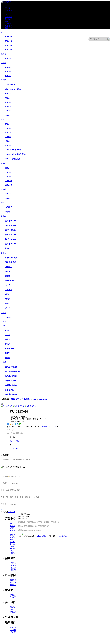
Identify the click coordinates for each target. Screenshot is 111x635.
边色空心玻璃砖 (11, 376)
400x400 (8, 67)
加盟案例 (13, 570)
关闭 (55, 427)
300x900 (8, 137)
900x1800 (8, 49)
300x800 (8, 132)
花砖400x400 (10, 85)
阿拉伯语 (8, 10)
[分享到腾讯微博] (15, 424)
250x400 (8, 124)
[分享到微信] (20, 424)
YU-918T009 (14, 441)
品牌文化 (13, 609)
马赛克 (3, 313)
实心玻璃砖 (9, 390)
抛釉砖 (3, 63)
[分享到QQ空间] (10, 424)
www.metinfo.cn (61, 536)
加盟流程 (13, 568)
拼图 (2, 202)
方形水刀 (8, 207)
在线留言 (13, 632)
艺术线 (3, 216)
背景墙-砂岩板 (10, 262)
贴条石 (7, 294)
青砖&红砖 (9, 280)
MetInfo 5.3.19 (41, 536)
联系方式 (13, 627)
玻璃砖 (3, 362)
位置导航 (13, 630)
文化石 (3, 253)
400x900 (8, 145)
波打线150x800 (10, 235)
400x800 (8, 111)
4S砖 (7, 330)
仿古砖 (3, 80)
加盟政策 (13, 565)
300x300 (8, 98)
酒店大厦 (13, 582)
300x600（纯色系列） (13, 159)
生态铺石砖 (9, 348)
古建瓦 (7, 271)
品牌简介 (13, 607)
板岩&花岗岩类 (11, 258)
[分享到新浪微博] (13, 424)
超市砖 (7, 335)
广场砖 (3, 325)
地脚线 (7, 248)
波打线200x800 (10, 239)
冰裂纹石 (8, 267)
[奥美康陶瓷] (6, 2)
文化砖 (7, 299)
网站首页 (15, 399)
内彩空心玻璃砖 (11, 385)
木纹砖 (3, 163)
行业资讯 (13, 597)
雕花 (7, 303)
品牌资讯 (13, 595)
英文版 (7, 8)
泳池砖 (7, 358)
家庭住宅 (13, 580)
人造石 (7, 285)
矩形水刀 (8, 212)
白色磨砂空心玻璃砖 (13, 371)
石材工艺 (8, 290)
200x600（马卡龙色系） (14, 150)
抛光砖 (3, 54)
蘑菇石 (7, 276)
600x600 (8, 71)
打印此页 (45, 427)
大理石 (3, 321)
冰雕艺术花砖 (10, 381)
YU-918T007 (14, 449)
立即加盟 (11, 512)
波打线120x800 (10, 230)
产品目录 (26, 399)
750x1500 (8, 41)
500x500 (8, 194)
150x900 (8, 172)
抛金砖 (3, 189)
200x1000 (8, 181)
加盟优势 (13, 563)
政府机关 (13, 585)
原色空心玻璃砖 (11, 394)
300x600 (8, 115)
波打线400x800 (10, 244)
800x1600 (8, 45)
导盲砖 (7, 339)
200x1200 (8, 185)
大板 (2, 32)
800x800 (8, 58)
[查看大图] (55, 404)
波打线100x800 (10, 225)
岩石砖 (7, 353)
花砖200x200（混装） (13, 89)
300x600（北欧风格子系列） (16, 154)
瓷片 (2, 119)
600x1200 (8, 37)
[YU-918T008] (6, 406)
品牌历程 (13, 612)
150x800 (8, 168)
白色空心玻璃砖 (11, 367)
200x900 (8, 176)
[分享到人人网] (18, 424)
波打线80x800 (10, 221)
